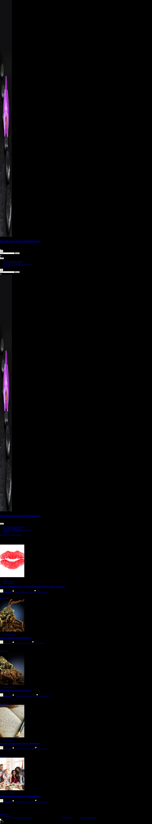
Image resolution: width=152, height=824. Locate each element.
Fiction (5, 580)
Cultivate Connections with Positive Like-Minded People (20, 796)
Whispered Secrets (8, 583)
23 (4, 816)
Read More (3, 598)
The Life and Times (8, 581)
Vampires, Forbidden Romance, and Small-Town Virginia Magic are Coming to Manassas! (32, 587)
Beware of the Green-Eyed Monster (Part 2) (15, 638)
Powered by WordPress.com (88, 818)
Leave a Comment (42, 592)
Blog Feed (6, 266)
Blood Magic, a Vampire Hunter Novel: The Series (17, 265)
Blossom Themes (67, 818)
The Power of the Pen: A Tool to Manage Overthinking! (20, 743)
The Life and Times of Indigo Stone (20, 241)
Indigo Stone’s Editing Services (12, 263)
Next (7, 816)
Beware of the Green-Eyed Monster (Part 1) (15, 691)
